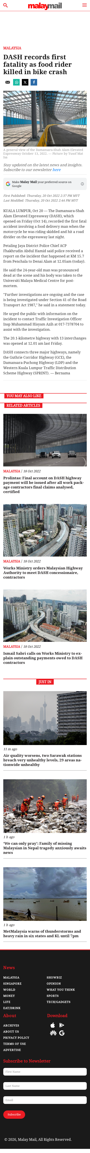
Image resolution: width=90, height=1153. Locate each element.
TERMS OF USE (14, 1043)
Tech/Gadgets (59, 1002)
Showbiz (54, 977)
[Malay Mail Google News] (61, 1036)
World (9, 989)
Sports (53, 995)
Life (6, 1002)
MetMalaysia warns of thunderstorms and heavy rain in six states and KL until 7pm (42, 933)
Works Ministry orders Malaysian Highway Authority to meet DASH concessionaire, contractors (43, 572)
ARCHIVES (11, 1025)
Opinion (54, 983)
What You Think (61, 989)
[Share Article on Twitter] (25, 84)
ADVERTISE (12, 1050)
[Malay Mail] (45, 9)
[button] (82, 184)
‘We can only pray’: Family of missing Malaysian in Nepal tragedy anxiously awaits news (44, 848)
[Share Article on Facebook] (34, 84)
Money (9, 995)
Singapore (12, 983)
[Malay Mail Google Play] (61, 1028)
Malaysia (12, 48)
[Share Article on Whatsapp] (16, 84)
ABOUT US (11, 1031)
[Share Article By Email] (7, 84)
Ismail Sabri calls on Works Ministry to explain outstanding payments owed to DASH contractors (43, 658)
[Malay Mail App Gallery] (53, 1036)
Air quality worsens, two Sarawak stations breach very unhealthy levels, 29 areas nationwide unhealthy (42, 760)
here (56, 170)
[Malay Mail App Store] (52, 1028)
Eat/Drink (12, 1008)
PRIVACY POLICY (16, 1037)
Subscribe (14, 1114)
